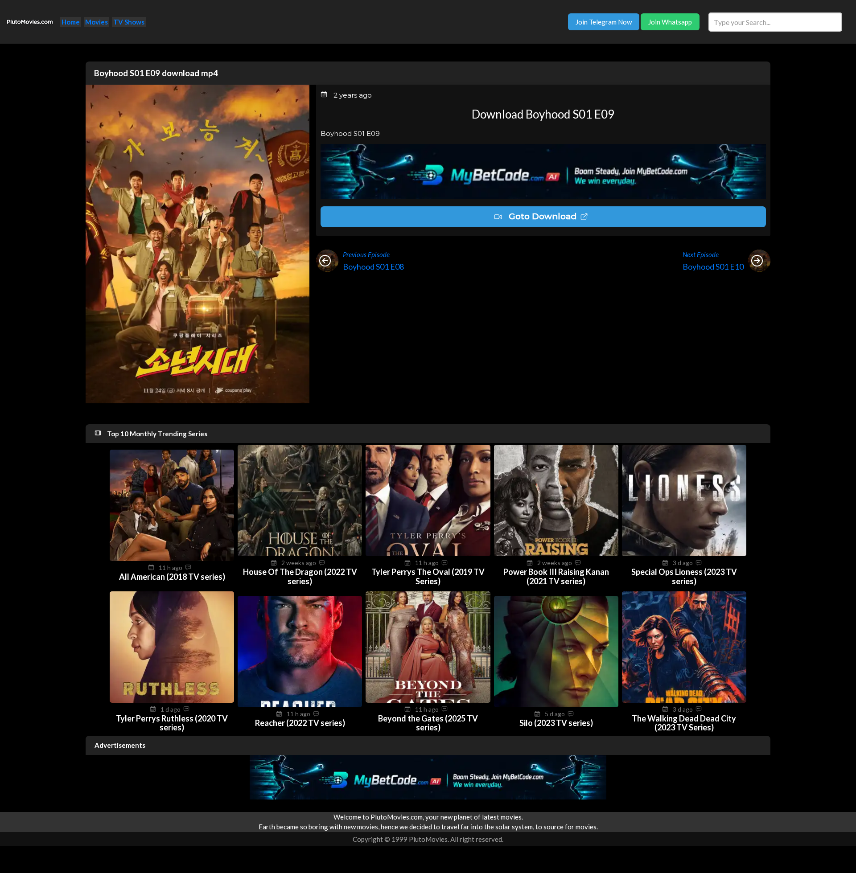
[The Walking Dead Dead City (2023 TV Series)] (684, 700)
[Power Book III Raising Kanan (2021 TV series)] (556, 553)
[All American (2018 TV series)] (172, 558)
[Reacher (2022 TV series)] (300, 705)
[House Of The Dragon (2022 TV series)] (300, 553)
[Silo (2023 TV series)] (556, 705)
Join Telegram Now (604, 22)
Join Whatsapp (670, 22)
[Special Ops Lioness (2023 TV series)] (684, 553)
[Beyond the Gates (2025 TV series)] (428, 700)
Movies (96, 22)
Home (71, 22)
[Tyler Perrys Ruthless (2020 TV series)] (172, 700)
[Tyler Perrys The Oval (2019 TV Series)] (428, 553)
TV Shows (128, 22)
